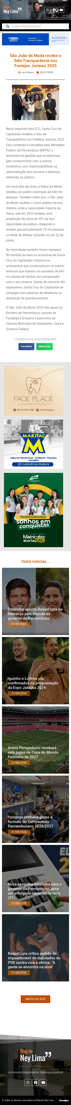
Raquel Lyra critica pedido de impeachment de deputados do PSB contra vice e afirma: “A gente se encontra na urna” (34, 960)
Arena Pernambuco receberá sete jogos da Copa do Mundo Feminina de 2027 (33, 752)
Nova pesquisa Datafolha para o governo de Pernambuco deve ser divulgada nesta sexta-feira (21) (35, 891)
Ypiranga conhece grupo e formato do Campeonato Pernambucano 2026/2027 (30, 821)
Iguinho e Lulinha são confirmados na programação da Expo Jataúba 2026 (33, 683)
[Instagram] (47, 10)
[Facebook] (54, 10)
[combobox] (35, 26)
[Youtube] (61, 10)
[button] (26, 346)
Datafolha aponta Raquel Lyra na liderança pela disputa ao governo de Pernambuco (35, 614)
